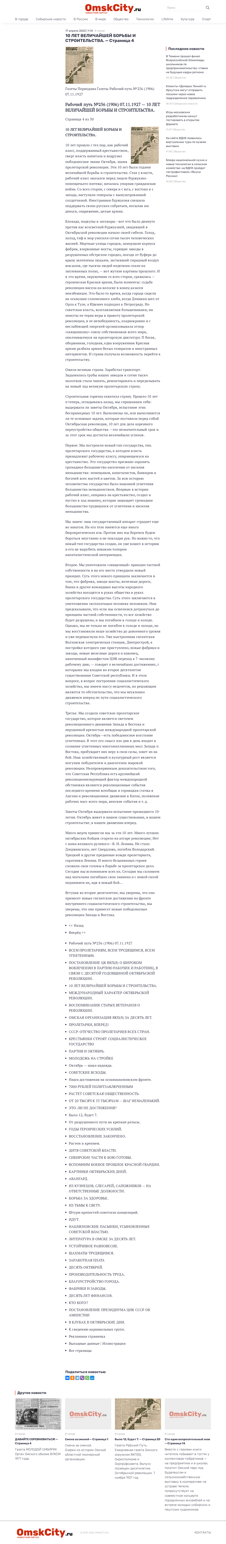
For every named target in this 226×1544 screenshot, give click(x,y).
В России (81, 19)
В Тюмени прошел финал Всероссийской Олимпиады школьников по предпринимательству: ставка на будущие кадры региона (187, 64)
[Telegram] (77, 1378)
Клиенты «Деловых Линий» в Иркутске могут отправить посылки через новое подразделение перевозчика (186, 92)
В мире (100, 19)
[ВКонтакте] (67, 1378)
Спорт (206, 19)
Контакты (203, 1532)
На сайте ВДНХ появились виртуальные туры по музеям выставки (186, 142)
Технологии (145, 19)
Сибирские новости (51, 19)
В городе (21, 19)
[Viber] (82, 1378)
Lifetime (167, 19)
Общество (121, 19)
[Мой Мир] (92, 1378)
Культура (187, 19)
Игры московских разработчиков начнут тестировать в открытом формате (182, 118)
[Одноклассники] (72, 1378)
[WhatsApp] (87, 1378)
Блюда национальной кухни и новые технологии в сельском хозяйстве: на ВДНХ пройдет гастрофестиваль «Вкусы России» (186, 168)
